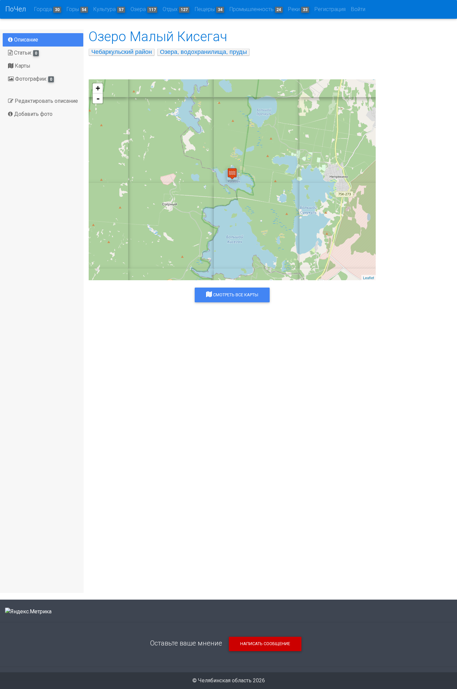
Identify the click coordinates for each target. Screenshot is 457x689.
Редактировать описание (45, 101)
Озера (143, 9)
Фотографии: (33, 79)
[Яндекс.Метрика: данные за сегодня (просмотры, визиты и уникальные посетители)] (28, 612)
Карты (21, 66)
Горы (77, 9)
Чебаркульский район (121, 52)
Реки (297, 9)
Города (47, 9)
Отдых (175, 9)
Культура (108, 9)
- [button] (98, 98)
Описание (25, 39)
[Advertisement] (232, 416)
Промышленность (255, 9)
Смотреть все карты (235, 294)
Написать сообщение (265, 643)
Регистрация (330, 9)
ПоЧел (15, 9)
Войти (358, 9)
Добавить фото (33, 114)
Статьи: (25, 53)
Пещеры (208, 9)
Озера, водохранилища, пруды (203, 52)
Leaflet (368, 277)
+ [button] (98, 88)
